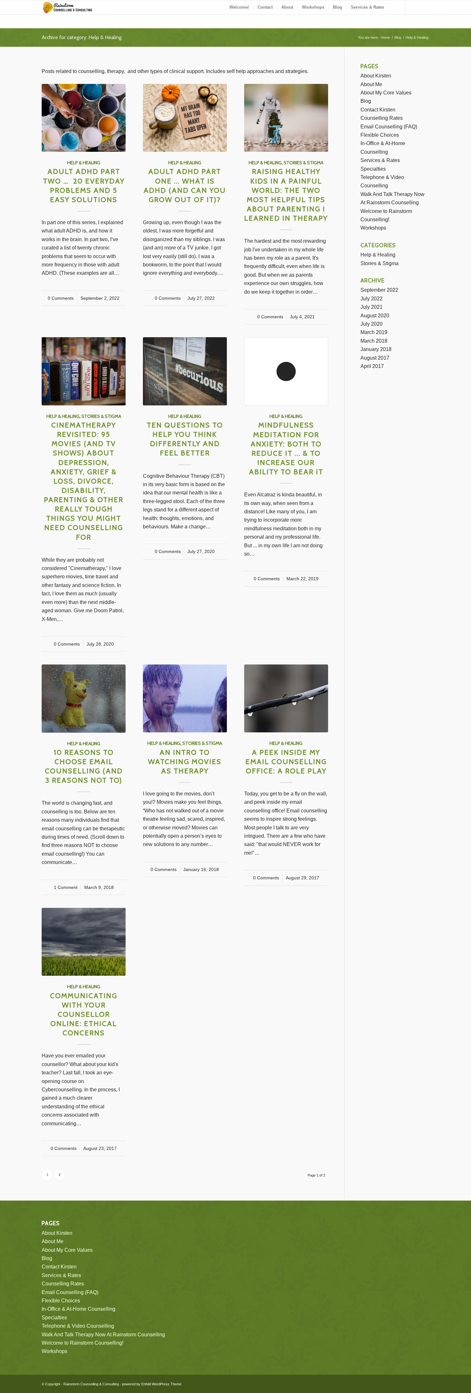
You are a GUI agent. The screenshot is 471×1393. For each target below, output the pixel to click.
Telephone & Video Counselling (78, 1326)
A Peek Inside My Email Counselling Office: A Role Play (286, 761)
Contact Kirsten (377, 109)
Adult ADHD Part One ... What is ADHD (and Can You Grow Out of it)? (185, 185)
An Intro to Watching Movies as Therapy (184, 761)
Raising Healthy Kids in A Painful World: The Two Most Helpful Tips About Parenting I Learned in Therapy (286, 195)
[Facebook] (415, 7)
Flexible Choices (379, 135)
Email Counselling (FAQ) (388, 126)
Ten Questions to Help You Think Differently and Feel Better (185, 438)
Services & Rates (380, 160)
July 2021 (371, 307)
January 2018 (376, 349)
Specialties (373, 169)
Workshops (373, 228)
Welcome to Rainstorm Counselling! (82, 1343)
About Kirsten (375, 75)
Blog (397, 37)
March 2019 (373, 332)
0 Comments (61, 298)
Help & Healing (83, 163)
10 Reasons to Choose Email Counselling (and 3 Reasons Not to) (84, 766)
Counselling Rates (381, 118)
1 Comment (66, 887)
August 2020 (374, 315)
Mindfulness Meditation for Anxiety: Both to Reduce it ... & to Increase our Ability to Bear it (286, 448)
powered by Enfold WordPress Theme (151, 1384)
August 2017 (374, 358)
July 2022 (371, 298)
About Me (371, 84)
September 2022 (379, 290)
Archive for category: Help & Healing (81, 37)
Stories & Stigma (303, 163)
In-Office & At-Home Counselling (78, 1309)
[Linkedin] (424, 7)
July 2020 (371, 324)
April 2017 (372, 366)
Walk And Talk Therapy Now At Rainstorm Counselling (103, 1334)
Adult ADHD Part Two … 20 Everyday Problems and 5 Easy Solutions (84, 185)
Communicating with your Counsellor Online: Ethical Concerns (83, 1014)
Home (385, 37)
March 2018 (373, 341)
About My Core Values (385, 92)
